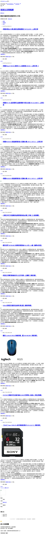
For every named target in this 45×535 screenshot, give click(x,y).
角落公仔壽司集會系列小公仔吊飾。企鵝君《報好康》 (20, 275)
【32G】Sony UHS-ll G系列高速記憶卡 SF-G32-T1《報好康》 (22, 425)
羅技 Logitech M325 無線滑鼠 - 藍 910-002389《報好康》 (20, 335)
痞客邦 (7, 56)
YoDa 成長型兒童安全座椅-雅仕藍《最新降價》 (17, 305)
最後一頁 (6, 487)
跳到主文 (2, 13)
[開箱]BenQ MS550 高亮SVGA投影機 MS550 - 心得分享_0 (21, 66)
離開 (7, 533)
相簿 (4, 21)
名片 (4, 24)
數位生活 (10, 18)
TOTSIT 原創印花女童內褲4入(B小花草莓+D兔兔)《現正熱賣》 (22, 395)
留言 (10, 56)
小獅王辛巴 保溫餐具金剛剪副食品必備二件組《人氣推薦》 (21, 215)
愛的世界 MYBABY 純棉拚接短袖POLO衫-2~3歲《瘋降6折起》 (22, 245)
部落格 (4, 22)
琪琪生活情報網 (7, 10)
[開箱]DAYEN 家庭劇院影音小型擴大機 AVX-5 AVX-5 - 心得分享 (23, 141)
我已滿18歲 (3, 533)
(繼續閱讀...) (3, 54)
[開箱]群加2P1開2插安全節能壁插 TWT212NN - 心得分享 (20, 29)
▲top (1, 61)
